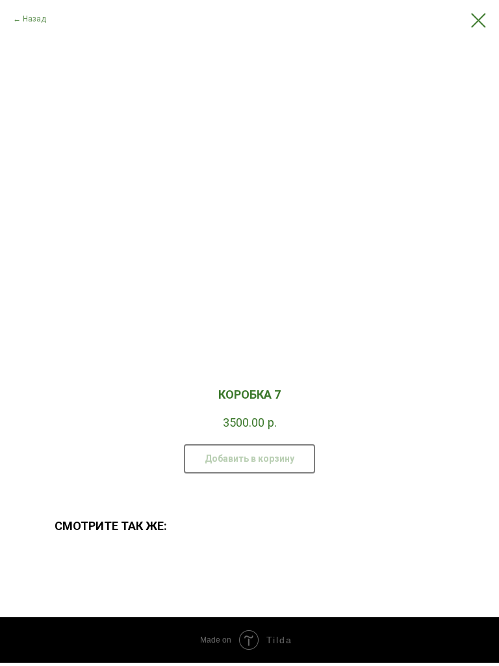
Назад (34, 18)
